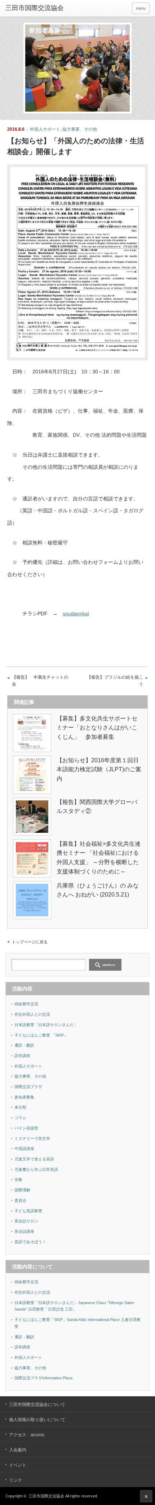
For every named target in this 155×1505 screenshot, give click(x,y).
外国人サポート (45, 129)
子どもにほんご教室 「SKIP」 (41, 1035)
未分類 (20, 1107)
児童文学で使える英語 (34, 1159)
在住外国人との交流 (32, 1014)
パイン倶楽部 (26, 1128)
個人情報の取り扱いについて (37, 1419)
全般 (18, 1179)
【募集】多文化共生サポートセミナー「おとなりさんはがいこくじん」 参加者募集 (97, 727)
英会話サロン (26, 1221)
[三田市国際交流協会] (36, 8)
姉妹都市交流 (26, 1004)
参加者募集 (24, 1097)
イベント (17, 1465)
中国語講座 (24, 1148)
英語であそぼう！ (30, 1242)
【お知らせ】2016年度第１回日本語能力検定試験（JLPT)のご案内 (99, 769)
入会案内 (17, 1449)
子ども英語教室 (28, 1211)
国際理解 (22, 1190)
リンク (15, 1480)
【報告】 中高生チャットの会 (40, 681)
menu (141, 8)
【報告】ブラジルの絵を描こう (115, 681)
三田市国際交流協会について (37, 1404)
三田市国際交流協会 (46, 1496)
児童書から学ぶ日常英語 (36, 1169)
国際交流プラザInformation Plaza (43, 1378)
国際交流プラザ (28, 1086)
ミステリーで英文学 (32, 1138)
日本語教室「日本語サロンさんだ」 (46, 1025)
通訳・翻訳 (24, 1045)
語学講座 (22, 1056)
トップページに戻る (30, 942)
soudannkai (76, 613)
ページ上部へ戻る (146, 1496)
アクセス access (26, 1434)
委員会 (20, 1200)
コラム (20, 1117)
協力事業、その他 (79, 129)
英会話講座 (24, 1231)
